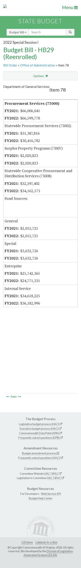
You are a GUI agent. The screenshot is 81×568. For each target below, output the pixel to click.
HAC (47, 473)
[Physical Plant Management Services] (19, 396)
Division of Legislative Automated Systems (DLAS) (48, 553)
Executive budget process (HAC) (39, 428)
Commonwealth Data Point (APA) (39, 433)
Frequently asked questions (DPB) (39, 437)
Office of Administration (37, 65)
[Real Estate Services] (7, 396)
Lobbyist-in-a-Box (46, 542)
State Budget (40, 21)
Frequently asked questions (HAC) (39, 458)
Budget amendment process (39, 453)
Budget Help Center (40, 498)
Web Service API (51, 493)
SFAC (55, 473)
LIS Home (27, 542)
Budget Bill (17, 32)
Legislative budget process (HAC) (39, 424)
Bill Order (10, 65)
